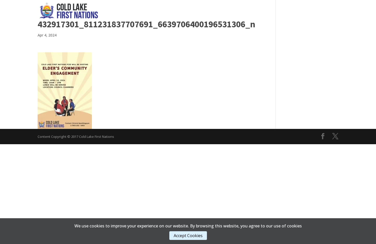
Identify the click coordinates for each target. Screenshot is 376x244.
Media (211, 10)
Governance (155, 10)
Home (133, 10)
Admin (233, 10)
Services (186, 10)
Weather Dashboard (318, 10)
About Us (259, 10)
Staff (284, 10)
